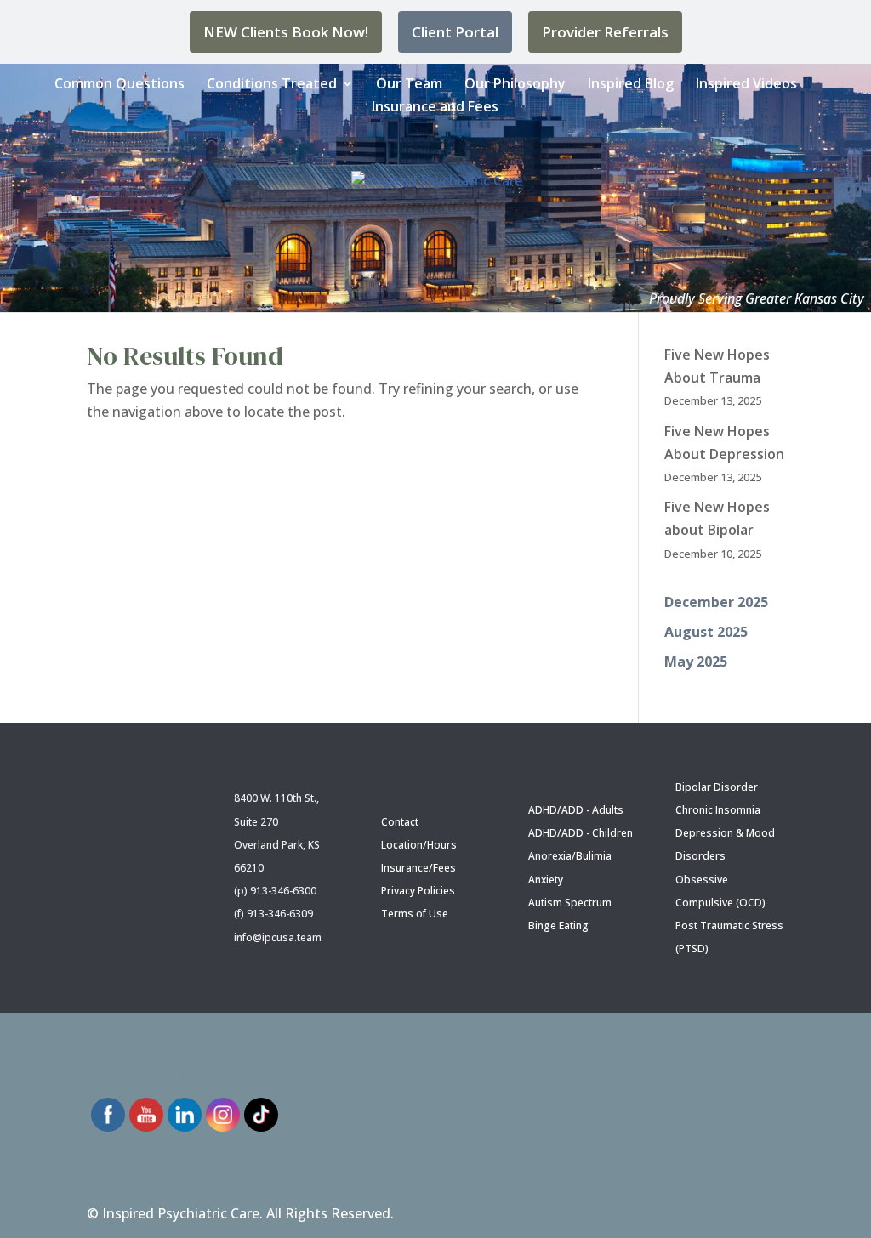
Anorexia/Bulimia (570, 856)
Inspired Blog (631, 83)
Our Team (409, 83)
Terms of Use (414, 913)
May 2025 (695, 661)
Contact (399, 822)
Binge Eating (558, 925)
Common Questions (119, 83)
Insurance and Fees (435, 106)
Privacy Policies (418, 890)
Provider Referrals (605, 32)
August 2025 (706, 631)
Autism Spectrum (570, 902)
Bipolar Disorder (716, 787)
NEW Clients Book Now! (285, 32)
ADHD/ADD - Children (580, 833)
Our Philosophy (515, 83)
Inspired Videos (746, 83)
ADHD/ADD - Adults (575, 810)
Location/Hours (419, 845)
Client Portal (455, 32)
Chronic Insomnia (717, 810)
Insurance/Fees (418, 867)
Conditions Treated (272, 83)
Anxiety (545, 879)
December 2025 (716, 602)
